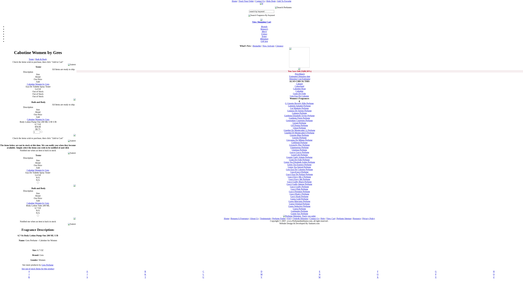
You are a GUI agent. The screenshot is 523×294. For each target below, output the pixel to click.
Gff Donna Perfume (299, 125)
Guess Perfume (299, 209)
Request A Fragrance (240, 218)
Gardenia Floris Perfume (299, 118)
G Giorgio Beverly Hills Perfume (299, 103)
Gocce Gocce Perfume (299, 152)
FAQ (289, 218)
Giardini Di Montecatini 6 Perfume (299, 133)
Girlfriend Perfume (299, 142)
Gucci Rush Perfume (299, 196)
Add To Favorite (284, 1)
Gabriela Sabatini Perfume (299, 106)
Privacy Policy (368, 218)
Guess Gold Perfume (299, 199)
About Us (254, 218)
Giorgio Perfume (299, 138)
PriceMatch (300, 74)
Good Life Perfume (299, 155)
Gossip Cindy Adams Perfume (299, 157)
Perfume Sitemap (344, 218)
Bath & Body (41, 59)
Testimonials (265, 218)
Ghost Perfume (299, 128)
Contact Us (260, 1)
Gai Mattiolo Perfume (299, 108)
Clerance (279, 46)
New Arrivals (268, 46)
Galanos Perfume (299, 113)
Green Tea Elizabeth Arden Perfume (299, 162)
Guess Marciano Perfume (299, 201)
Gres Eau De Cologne (299, 96)
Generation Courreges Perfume (299, 120)
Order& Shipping (300, 218)
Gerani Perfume (299, 123)
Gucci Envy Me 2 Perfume (299, 177)
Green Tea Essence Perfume (299, 164)
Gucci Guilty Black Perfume (299, 182)
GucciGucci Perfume (299, 172)
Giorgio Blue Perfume (299, 135)
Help (323, 218)
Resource (357, 218)
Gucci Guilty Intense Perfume (299, 184)
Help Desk (271, 1)
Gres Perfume (47, 265)
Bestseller (257, 46)
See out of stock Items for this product (38, 269)
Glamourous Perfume (299, 147)
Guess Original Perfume (299, 204)
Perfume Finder (279, 218)
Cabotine (299, 91)
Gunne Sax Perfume (299, 213)
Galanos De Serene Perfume (299, 111)
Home (234, 1)
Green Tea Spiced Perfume (299, 167)
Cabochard (299, 86)
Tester (31, 59)
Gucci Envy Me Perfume (299, 179)
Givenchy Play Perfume (299, 145)
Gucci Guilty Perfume (299, 187)
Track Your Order (246, 1)
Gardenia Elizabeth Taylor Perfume (299, 115)
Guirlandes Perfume (299, 211)
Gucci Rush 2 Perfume (299, 194)
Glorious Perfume (299, 150)
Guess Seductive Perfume (299, 206)
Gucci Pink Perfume (299, 189)
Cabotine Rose (299, 89)
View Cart (330, 218)
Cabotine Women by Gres (38, 84)
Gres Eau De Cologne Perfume (299, 169)
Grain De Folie (299, 93)
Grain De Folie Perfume (299, 160)
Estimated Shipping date (299, 76)
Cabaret (299, 84)
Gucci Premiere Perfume (299, 191)
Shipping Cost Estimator (299, 79)
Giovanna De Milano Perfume (299, 140)
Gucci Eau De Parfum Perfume (299, 174)
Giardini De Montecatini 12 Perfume (299, 130)
